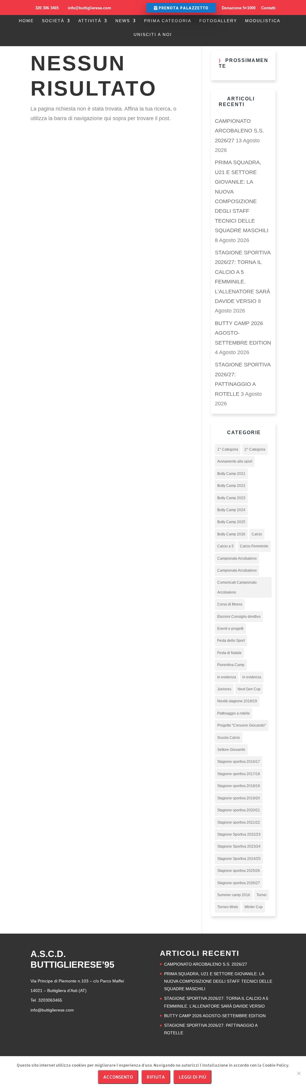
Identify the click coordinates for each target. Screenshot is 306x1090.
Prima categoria (167, 21)
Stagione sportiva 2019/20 (238, 798)
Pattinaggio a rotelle (233, 713)
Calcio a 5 (225, 546)
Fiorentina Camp (230, 665)
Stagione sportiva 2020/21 (238, 810)
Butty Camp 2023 (231, 498)
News (122, 21)
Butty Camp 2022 (231, 486)
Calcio (257, 534)
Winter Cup (253, 907)
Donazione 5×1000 (238, 8)
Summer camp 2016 (233, 895)
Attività (89, 21)
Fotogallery (218, 21)
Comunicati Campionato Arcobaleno (237, 587)
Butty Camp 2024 (231, 510)
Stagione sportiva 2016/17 (238, 762)
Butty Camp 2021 (231, 474)
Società (53, 21)
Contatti (268, 8)
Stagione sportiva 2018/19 (238, 786)
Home (26, 21)
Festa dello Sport (231, 640)
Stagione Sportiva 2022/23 (239, 834)
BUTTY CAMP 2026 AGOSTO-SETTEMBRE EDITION (215, 1015)
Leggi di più (192, 1077)
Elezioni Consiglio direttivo (239, 617)
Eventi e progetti (230, 628)
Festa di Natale (229, 653)
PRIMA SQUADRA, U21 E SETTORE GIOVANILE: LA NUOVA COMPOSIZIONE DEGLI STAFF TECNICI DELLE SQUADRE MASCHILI (218, 981)
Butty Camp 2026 (231, 534)
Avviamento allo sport (234, 461)
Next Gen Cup (249, 689)
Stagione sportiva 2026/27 (238, 883)
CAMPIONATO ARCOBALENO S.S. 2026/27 (239, 131)
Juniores (224, 689)
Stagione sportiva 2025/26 (238, 871)
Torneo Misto (227, 907)
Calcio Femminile (254, 546)
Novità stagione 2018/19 (237, 701)
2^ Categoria (254, 449)
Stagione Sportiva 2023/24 (239, 846)
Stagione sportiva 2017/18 (238, 774)
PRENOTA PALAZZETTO (183, 7)
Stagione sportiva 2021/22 (238, 822)
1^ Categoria (227, 449)
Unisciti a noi (153, 34)
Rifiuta (156, 1077)
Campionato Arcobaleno (237, 558)
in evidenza (226, 677)
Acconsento (118, 1077)
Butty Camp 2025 (231, 522)
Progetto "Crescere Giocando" (241, 725)
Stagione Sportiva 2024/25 (239, 859)
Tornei (261, 895)
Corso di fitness (229, 604)
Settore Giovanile (231, 750)
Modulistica (262, 21)
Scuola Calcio (228, 738)
